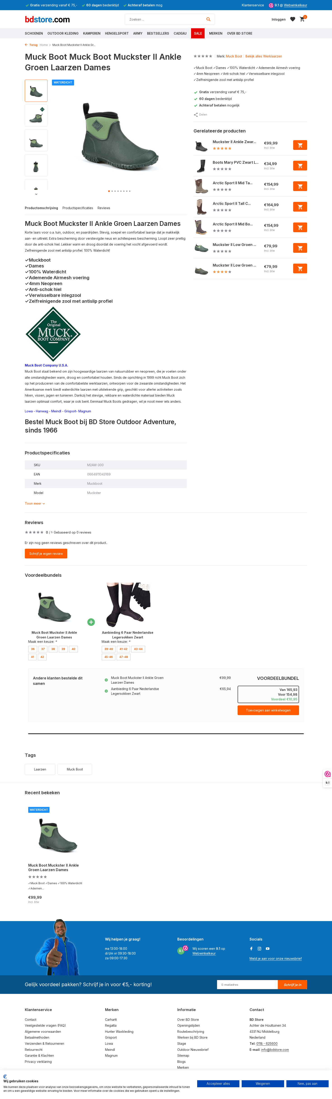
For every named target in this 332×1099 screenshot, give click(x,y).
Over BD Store (239, 33)
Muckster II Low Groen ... (234, 244)
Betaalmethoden (37, 1037)
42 (42, 657)
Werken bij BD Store (192, 1037)
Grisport (70, 411)
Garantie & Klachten (39, 1055)
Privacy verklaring (38, 1062)
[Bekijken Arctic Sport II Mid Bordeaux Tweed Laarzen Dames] (201, 227)
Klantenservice (253, 5)
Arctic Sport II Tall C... (232, 203)
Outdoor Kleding (63, 33)
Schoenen (34, 33)
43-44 (138, 649)
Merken (215, 33)
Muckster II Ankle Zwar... (234, 141)
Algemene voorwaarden (43, 1031)
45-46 (108, 657)
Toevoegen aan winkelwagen (268, 710)
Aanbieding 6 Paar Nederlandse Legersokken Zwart (135, 691)
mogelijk (219, 105)
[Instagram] (259, 949)
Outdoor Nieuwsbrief (192, 1050)
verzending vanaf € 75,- (222, 92)
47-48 (123, 657)
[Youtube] (267, 949)
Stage (181, 1043)
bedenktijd (215, 99)
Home (44, 45)
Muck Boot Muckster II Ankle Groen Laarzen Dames (137, 680)
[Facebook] (251, 949)
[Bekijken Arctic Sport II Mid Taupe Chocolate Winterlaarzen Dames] (201, 186)
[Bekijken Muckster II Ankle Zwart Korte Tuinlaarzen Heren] (201, 145)
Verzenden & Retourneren (44, 1043)
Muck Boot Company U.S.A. (46, 365)
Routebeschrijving (190, 1031)
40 (73, 649)
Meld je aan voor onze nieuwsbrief (276, 958)
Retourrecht (33, 1050)
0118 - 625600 (267, 1043)
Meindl (56, 411)
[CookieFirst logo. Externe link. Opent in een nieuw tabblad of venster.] (5, 1077)
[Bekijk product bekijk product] (300, 145)
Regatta (111, 1025)
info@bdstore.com (275, 1050)
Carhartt (111, 1019)
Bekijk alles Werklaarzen (263, 56)
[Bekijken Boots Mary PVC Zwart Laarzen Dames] (201, 166)
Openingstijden (188, 1025)
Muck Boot (234, 56)
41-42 (123, 649)
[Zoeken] (208, 19)
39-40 (108, 649)
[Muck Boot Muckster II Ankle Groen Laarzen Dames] (57, 833)
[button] (109, 191)
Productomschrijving (41, 208)
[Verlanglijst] (292, 19)
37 (43, 649)
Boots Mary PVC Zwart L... (236, 162)
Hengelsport (117, 33)
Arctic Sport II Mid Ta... (233, 183)
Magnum (84, 411)
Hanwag (42, 411)
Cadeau (180, 33)
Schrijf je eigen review (46, 553)
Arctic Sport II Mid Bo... (233, 224)
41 (32, 657)
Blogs (181, 1062)
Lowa (29, 411)
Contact (30, 1019)
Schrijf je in (292, 985)
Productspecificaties (78, 208)
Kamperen (92, 33)
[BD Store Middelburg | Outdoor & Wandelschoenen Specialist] (47, 19)
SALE (198, 33)
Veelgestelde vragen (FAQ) (45, 1025)
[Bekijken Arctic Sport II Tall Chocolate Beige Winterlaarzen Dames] (201, 207)
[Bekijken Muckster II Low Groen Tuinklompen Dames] (201, 248)
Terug (33, 45)
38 (53, 649)
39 (63, 649)
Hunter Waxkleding (119, 1031)
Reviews (104, 208)
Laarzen (40, 769)
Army (138, 33)
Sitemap (183, 1055)
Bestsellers (158, 33)
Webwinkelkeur (295, 5)
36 (33, 649)
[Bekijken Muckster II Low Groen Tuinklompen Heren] (201, 269)
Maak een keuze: (42, 641)
